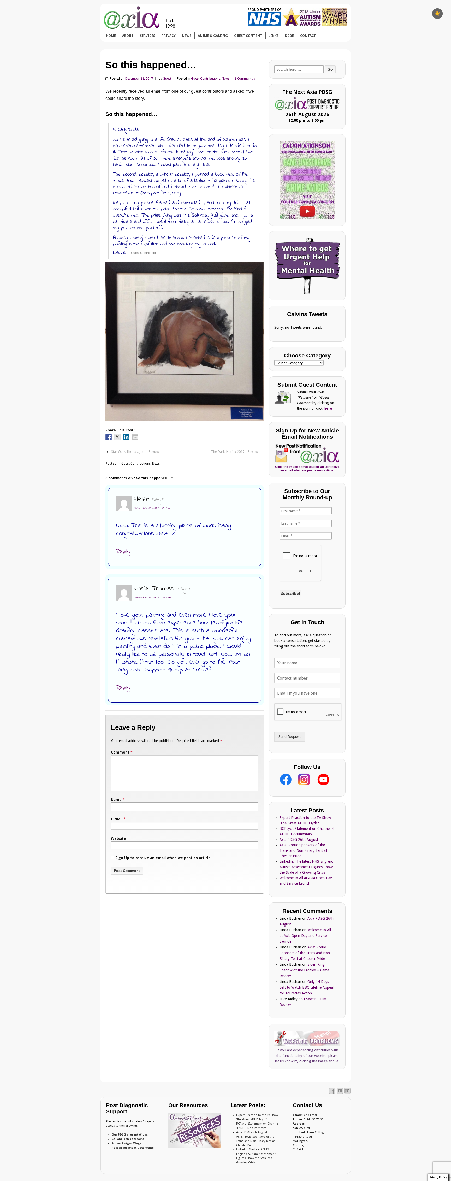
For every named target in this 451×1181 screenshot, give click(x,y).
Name (116, 799)
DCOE (289, 36)
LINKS (273, 36)
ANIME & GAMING (213, 36)
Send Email (310, 1115)
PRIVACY (169, 36)
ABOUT (128, 36)
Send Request (289, 736)
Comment (122, 752)
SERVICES (147, 36)
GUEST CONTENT (248, 36)
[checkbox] (437, 13)
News (225, 78)
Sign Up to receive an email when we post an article (162, 858)
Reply (123, 551)
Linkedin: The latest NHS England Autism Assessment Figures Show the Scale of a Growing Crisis (306, 867)
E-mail (116, 819)
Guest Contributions (205, 78)
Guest (167, 78)
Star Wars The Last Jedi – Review (135, 452)
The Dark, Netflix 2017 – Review (234, 452)
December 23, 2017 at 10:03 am (152, 597)
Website (118, 838)
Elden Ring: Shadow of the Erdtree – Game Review (304, 970)
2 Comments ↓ (244, 78)
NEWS (186, 36)
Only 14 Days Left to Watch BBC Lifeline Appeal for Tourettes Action (307, 987)
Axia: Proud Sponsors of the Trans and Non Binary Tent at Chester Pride (303, 850)
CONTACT (308, 36)
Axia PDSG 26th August (299, 839)
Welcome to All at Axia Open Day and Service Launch (305, 935)
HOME (111, 36)
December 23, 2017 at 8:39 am (152, 508)
